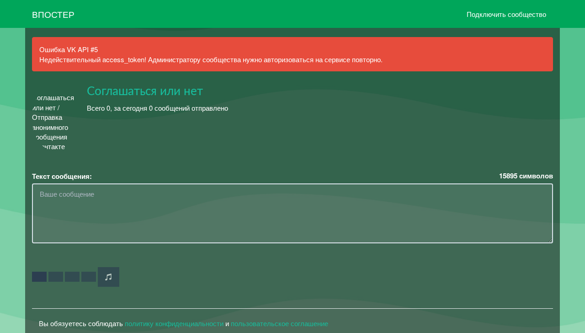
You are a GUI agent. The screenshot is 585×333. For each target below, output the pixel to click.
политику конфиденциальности (174, 323)
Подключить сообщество (506, 14)
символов (526, 176)
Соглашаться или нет (145, 91)
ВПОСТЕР (53, 14)
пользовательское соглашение (279, 323)
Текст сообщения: (62, 176)
